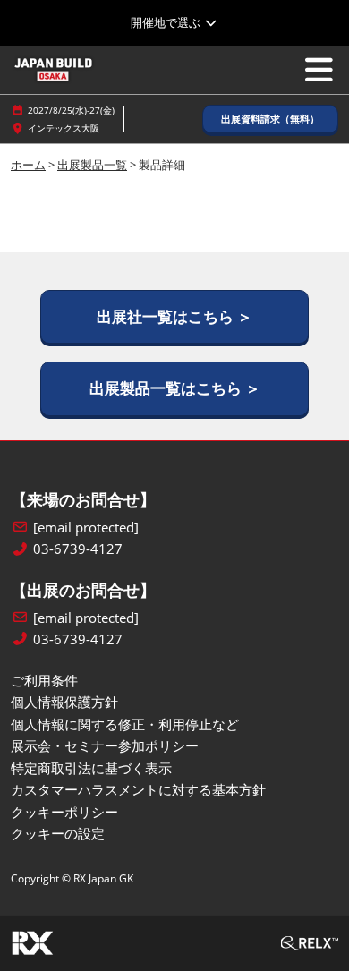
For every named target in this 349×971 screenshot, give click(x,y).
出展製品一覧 (92, 165)
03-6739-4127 (78, 549)
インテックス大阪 (63, 128)
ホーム (28, 165)
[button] (270, 119)
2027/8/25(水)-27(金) (71, 110)
